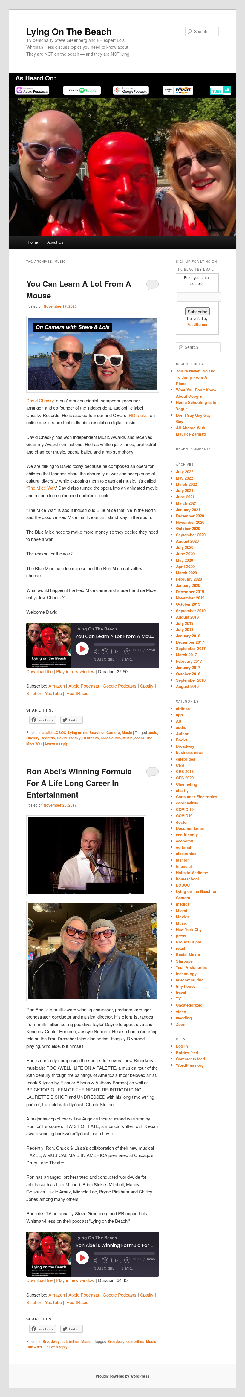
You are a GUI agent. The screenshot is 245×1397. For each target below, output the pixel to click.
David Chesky (40, 400)
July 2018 (184, 629)
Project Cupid (188, 942)
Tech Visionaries (191, 967)
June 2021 (185, 497)
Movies (182, 917)
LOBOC (59, 732)
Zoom (181, 1024)
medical (183, 904)
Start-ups (184, 961)
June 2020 (185, 553)
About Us (55, 242)
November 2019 (190, 598)
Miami (181, 910)
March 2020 (186, 572)
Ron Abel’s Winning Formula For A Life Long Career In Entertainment (79, 783)
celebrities (70, 1341)
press (181, 935)
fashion (183, 860)
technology (186, 973)
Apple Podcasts (83, 686)
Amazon (56, 686)
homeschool (187, 879)
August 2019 (187, 617)
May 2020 (184, 560)
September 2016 (191, 680)
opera (139, 738)
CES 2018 (185, 771)
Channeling (186, 784)
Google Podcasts (120, 686)
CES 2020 (185, 778)
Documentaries (190, 828)
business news (189, 752)
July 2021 (184, 490)
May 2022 (184, 478)
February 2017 (189, 661)
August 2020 (187, 541)
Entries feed (187, 1052)
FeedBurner (197, 324)
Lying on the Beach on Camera (94, 732)
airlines (183, 708)
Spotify (147, 686)
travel (181, 992)
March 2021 (186, 503)
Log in (182, 1046)
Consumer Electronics (196, 796)
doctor (182, 822)
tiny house (185, 986)
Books (182, 740)
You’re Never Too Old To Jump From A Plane (195, 377)
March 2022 (186, 484)
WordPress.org (190, 1065)
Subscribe (104, 659)
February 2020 (189, 579)
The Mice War (41, 488)
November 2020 (190, 522)
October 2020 (188, 528)
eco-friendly (187, 834)
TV (178, 998)
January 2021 (188, 509)
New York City (189, 929)
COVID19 (184, 816)
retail (180, 948)
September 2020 (191, 535)
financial (184, 866)
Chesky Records (40, 738)
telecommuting (190, 980)
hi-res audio (111, 738)
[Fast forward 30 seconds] (127, 651)
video (181, 1011)
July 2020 (184, 547)
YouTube (53, 693)
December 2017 (190, 642)
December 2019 (190, 591)
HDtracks (138, 415)
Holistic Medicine (192, 872)
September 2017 (191, 648)
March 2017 (186, 654)
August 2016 (187, 686)
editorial (183, 847)
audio (47, 732)
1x (116, 651)
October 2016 (188, 674)
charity (182, 790)
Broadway (51, 1341)
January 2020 (188, 585)
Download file (39, 671)
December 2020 (190, 516)
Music (127, 732)
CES (180, 765)
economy (184, 841)
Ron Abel (34, 1346)
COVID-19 (185, 809)
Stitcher (33, 693)
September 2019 (191, 610)
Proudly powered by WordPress (122, 1376)
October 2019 (188, 604)
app (179, 714)
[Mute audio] (96, 651)
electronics (186, 853)
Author (182, 733)
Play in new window (75, 671)
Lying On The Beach (69, 31)
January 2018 (188, 636)
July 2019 (184, 623)
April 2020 (185, 566)
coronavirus (187, 803)
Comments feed (190, 1059)
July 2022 (184, 471)
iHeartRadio (76, 693)
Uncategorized (189, 1005)
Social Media (188, 954)
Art (178, 721)
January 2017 (188, 667)
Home (33, 242)
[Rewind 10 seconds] (105, 651)
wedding (184, 1018)
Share (127, 659)
